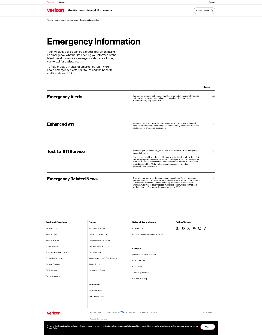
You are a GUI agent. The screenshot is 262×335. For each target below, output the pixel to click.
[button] (131, 104)
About (49, 20)
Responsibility (94, 10)
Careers (62, 2)
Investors (107, 10)
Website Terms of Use (98, 319)
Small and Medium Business (58, 252)
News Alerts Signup (97, 270)
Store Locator (95, 252)
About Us (50, 2)
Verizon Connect (53, 264)
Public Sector (51, 270)
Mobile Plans (51, 234)
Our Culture (137, 266)
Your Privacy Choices (111, 312)
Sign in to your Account (99, 246)
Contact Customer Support (100, 240)
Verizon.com (51, 228)
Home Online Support (98, 234)
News (81, 10)
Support (212, 2)
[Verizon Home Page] (53, 313)
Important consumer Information (66, 20)
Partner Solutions (53, 276)
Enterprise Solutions (54, 258)
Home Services (52, 246)
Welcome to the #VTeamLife (144, 254)
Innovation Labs (96, 290)
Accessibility (94, 264)
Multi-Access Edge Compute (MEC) (147, 234)
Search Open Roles (140, 272)
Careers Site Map (139, 278)
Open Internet (143, 312)
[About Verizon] (55, 10)
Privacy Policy (95, 312)
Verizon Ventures (96, 296)
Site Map (154, 312)
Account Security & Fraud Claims (103, 258)
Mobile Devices (52, 240)
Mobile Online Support (98, 228)
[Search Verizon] (204, 10)
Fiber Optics (137, 228)
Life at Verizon (138, 260)
